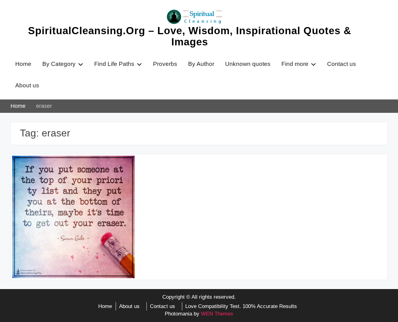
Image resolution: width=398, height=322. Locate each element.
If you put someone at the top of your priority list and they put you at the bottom (69, 173)
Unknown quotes (248, 64)
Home (23, 64)
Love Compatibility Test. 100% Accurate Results (241, 306)
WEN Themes (217, 314)
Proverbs (165, 64)
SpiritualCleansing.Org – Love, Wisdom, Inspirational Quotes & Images (189, 36)
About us (27, 85)
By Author (201, 64)
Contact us (341, 64)
